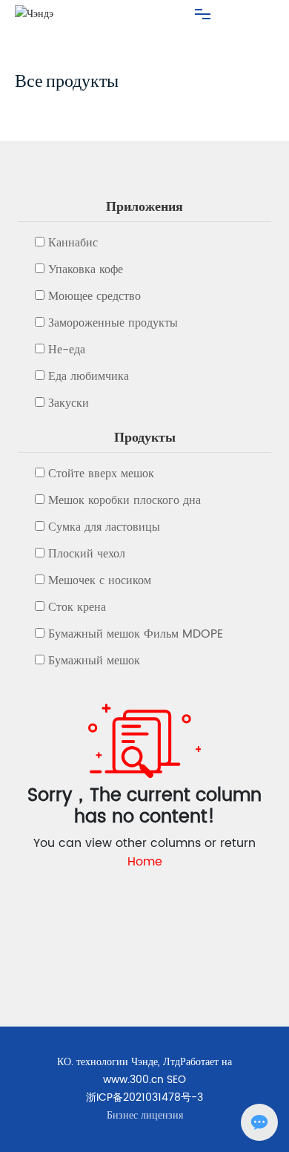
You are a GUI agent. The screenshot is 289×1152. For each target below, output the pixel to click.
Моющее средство (94, 296)
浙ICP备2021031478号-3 (144, 1097)
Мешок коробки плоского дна (124, 500)
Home (144, 861)
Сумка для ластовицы (104, 527)
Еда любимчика (88, 376)
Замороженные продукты (113, 323)
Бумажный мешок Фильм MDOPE (135, 634)
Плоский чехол (86, 554)
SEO (176, 1079)
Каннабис (73, 243)
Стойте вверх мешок (101, 473)
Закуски (68, 403)
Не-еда (66, 350)
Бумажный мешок (94, 661)
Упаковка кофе (85, 269)
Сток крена (77, 607)
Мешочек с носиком (99, 580)
